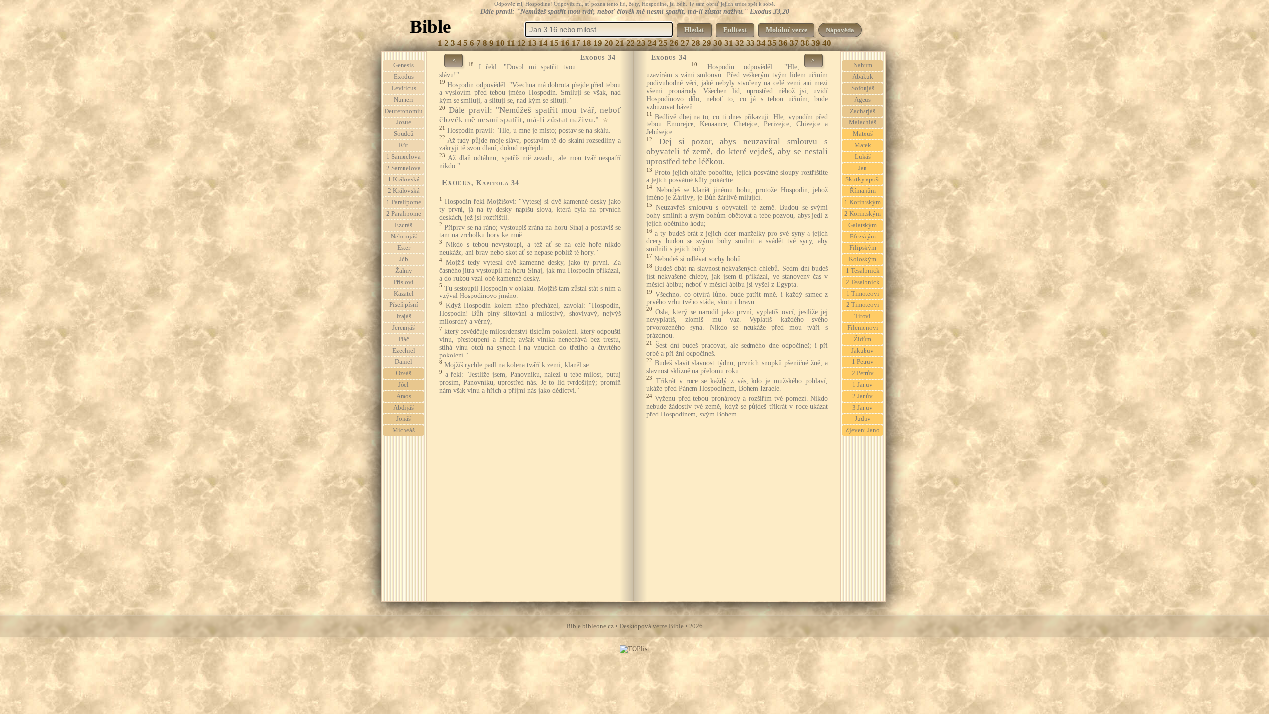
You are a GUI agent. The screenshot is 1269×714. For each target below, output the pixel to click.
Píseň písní (403, 304)
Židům (862, 339)
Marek (862, 145)
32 (739, 43)
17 (576, 43)
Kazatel (404, 293)
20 (608, 43)
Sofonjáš (862, 88)
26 (674, 43)
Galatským (862, 225)
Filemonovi (862, 327)
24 (652, 43)
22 (630, 43)
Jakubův (862, 350)
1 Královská (404, 179)
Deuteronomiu (403, 111)
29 (706, 43)
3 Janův (862, 407)
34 (761, 43)
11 (511, 43)
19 (597, 43)
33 (750, 43)
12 (521, 43)
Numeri (403, 99)
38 (805, 43)
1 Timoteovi (862, 293)
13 (532, 43)
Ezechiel (403, 350)
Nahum (862, 65)
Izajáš (403, 316)
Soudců (404, 133)
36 (783, 43)
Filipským (862, 247)
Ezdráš (403, 225)
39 (815, 43)
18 (586, 43)
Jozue (403, 122)
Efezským (863, 236)
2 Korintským (862, 213)
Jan (862, 168)
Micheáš (403, 430)
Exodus (404, 76)
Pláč (403, 339)
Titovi (862, 316)
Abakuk (862, 76)
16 (565, 43)
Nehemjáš (404, 236)
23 (641, 43)
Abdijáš (403, 407)
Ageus (862, 99)
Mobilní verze (786, 30)
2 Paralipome (403, 213)
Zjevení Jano (862, 430)
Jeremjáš (403, 327)
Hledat (694, 30)
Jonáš (403, 419)
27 (685, 43)
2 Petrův (863, 373)
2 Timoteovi (862, 304)
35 (772, 43)
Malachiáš (862, 122)
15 (554, 43)
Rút (403, 145)
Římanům (863, 190)
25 (663, 43)
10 (500, 43)
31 (728, 43)
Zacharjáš (862, 111)
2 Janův (862, 396)
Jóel (403, 384)
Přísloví (403, 282)
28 (696, 43)
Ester (403, 247)
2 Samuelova (403, 168)
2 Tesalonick (863, 282)
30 (717, 43)
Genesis (403, 65)
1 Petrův (863, 361)
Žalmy (403, 270)
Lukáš (863, 156)
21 (619, 43)
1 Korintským (862, 202)
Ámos (403, 396)
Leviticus (403, 88)
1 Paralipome (403, 202)
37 (794, 43)
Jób (403, 259)
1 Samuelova (403, 156)
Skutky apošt (862, 179)
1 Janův (862, 384)
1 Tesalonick (863, 270)
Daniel (403, 361)
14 (543, 43)
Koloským (862, 259)
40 (826, 43)
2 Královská (404, 190)
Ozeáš (403, 373)
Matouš (863, 133)
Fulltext (735, 30)
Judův (863, 419)
